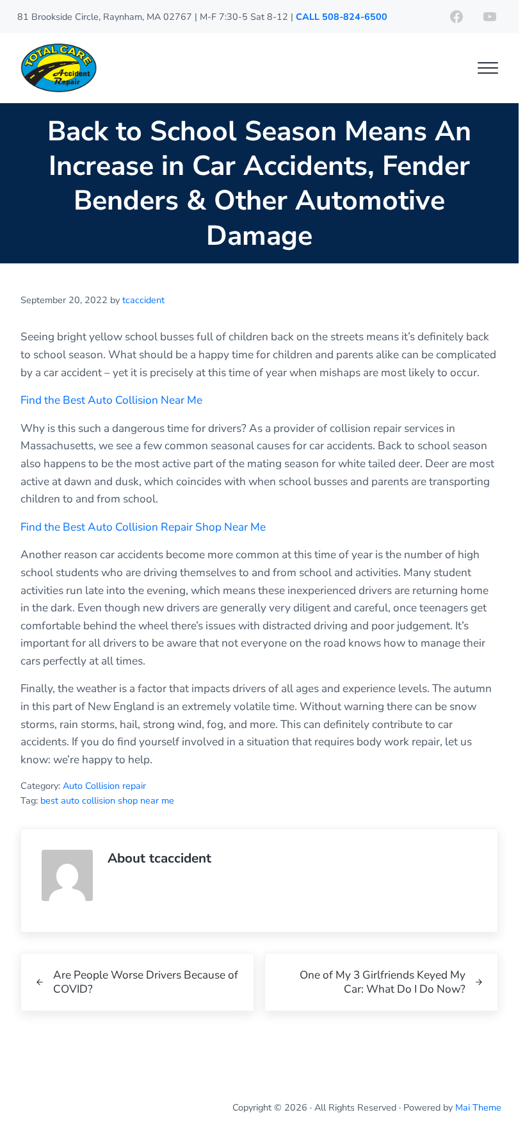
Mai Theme (478, 1107)
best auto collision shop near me (107, 800)
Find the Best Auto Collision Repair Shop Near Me (143, 527)
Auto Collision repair (104, 785)
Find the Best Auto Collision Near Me (111, 400)
